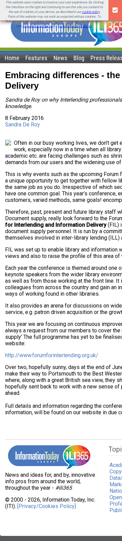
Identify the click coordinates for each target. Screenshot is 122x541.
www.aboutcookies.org (38, 26)
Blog (79, 58)
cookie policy (91, 12)
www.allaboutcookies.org (75, 26)
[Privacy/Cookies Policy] (46, 506)
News (60, 58)
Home (12, 58)
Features (36, 58)
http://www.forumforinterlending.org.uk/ (51, 355)
